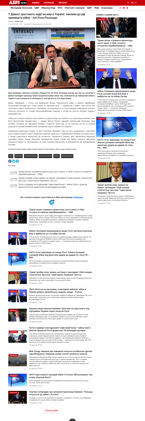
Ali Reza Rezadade (45, 156)
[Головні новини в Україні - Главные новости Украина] (18, 3)
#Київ (96, 8)
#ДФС (89, 8)
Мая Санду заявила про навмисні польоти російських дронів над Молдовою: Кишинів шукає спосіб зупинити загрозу (60, 352)
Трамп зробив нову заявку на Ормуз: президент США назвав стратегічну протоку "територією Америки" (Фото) (55, 179)
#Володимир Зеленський (21, 8)
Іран (11, 156)
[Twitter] (13, 161)
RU (136, 3)
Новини (35, 3)
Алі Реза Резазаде (31, 156)
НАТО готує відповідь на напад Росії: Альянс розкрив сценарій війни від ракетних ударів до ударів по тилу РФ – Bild (59, 255)
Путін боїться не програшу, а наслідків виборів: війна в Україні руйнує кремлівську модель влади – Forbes (57, 290)
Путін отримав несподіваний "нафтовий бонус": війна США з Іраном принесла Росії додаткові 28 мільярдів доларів (52, 185)
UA (132, 3)
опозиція (19, 156)
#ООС (60, 8)
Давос (57, 156)
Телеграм (78, 197)
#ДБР (36, 8)
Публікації (49, 3)
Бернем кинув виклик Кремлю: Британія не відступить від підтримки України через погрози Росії (59, 309)
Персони (61, 3)
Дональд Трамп (67, 156)
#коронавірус (107, 8)
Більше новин (51, 410)
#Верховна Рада (48, 8)
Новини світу (19, 21)
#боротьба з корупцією (75, 8)
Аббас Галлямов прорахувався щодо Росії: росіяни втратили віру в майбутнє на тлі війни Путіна (60, 232)
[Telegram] (17, 161)
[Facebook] (9, 161)
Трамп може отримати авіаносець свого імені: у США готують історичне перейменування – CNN (56, 211)
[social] (120, 8)
